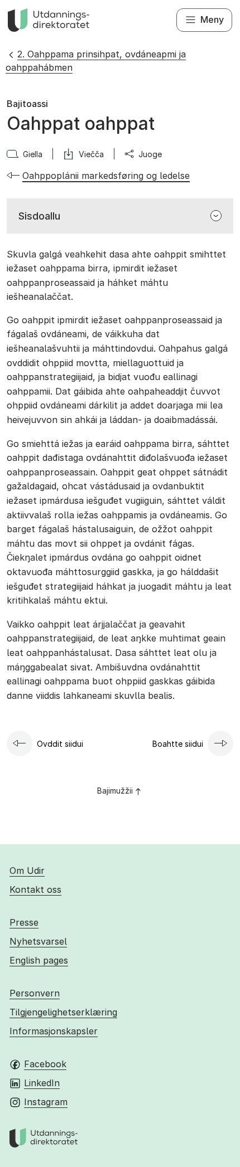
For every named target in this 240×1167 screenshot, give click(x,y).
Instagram (46, 1101)
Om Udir (27, 870)
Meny (212, 19)
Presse (24, 922)
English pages (38, 960)
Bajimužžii (115, 790)
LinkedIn (42, 1082)
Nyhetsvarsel (38, 941)
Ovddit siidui (60, 743)
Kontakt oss (35, 889)
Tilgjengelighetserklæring (63, 1012)
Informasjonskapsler (53, 1031)
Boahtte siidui (177, 743)
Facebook (45, 1063)
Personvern (34, 993)
